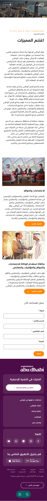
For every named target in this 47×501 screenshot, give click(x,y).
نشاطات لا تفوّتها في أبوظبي (30, 400)
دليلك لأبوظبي (35, 405)
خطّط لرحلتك (36, 411)
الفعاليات (37, 417)
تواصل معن (36, 423)
